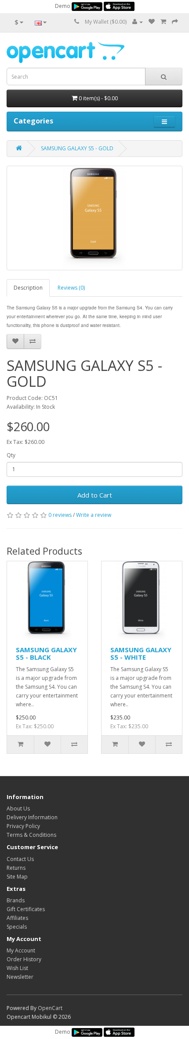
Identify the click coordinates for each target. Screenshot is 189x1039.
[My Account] (137, 21)
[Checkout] (175, 21)
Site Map (17, 876)
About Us (18, 808)
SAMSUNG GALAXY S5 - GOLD (77, 148)
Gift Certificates (26, 909)
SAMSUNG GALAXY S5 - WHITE (140, 653)
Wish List (17, 968)
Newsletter (20, 977)
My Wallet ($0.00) (106, 21)
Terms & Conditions (31, 835)
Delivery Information (32, 817)
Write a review (93, 515)
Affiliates (17, 918)
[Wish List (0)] (152, 21)
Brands (16, 900)
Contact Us (20, 859)
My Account (21, 950)
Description (28, 287)
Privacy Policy (23, 826)
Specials (17, 926)
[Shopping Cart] (163, 21)
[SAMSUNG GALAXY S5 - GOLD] (94, 218)
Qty (11, 455)
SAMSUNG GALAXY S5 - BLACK (46, 653)
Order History (24, 959)
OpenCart (50, 1008)
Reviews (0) (71, 287)
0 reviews (60, 515)
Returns (16, 868)
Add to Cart (94, 494)
